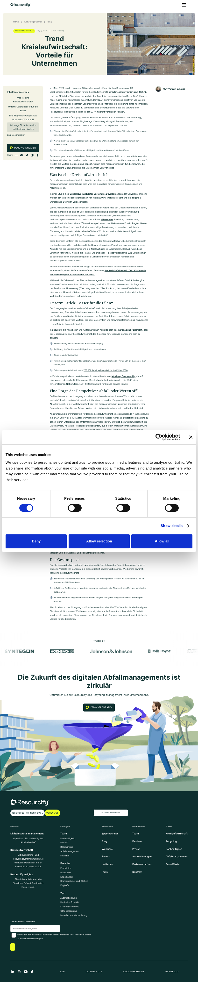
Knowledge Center (33, 22)
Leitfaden (107, 864)
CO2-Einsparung (68, 911)
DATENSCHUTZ (94, 971)
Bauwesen (65, 872)
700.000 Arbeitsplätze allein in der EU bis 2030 (105, 370)
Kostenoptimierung (69, 906)
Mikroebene (107, 219)
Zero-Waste (172, 864)
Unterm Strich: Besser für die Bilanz (23, 109)
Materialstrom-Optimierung (73, 915)
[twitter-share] (27, 155)
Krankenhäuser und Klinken (74, 881)
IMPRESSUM (171, 971)
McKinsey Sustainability (123, 376)
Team (135, 833)
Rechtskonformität (69, 902)
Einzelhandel (66, 877)
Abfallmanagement (69, 851)
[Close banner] (190, 437)
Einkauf (64, 842)
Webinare (107, 848)
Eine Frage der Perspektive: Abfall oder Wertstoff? (23, 117)
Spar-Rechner (110, 833)
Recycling (171, 841)
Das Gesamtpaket (16, 135)
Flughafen (65, 885)
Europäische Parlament (130, 330)
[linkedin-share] (32, 155)
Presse (136, 848)
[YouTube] (25, 971)
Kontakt (137, 871)
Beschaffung (66, 847)
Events (106, 856)
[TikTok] (32, 971)
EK (60, 96)
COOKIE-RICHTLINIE (133, 971)
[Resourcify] (20, 5)
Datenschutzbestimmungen (30, 938)
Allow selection (99, 541)
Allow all (162, 541)
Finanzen (64, 855)
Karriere (137, 841)
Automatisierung (68, 898)
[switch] (75, 508)
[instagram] (19, 971)
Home (16, 22)
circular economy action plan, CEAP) (127, 92)
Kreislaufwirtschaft (177, 833)
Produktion (65, 868)
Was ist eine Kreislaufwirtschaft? (23, 100)
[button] (184, 5)
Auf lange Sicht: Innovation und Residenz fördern (23, 127)
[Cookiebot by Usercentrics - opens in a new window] (159, 437)
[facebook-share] (37, 155)
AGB (62, 971)
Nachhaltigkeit (67, 838)
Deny (36, 541)
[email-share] (21, 155)
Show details (172, 526)
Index (105, 871)
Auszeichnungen (142, 856)
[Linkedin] (12, 971)
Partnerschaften (141, 864)
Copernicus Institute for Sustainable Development (95, 194)
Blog (50, 22)
